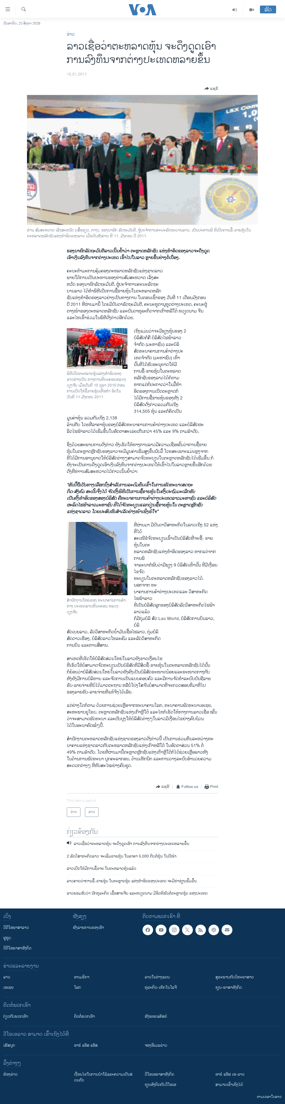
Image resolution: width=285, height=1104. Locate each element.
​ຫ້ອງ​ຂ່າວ (10, 1074)
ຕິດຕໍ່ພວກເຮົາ (84, 1016)
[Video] (251, 10)
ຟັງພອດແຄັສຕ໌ (156, 1016)
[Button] (211, 88)
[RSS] (200, 930)
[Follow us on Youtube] (161, 930)
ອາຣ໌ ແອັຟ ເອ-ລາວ (230, 1074)
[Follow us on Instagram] (174, 930)
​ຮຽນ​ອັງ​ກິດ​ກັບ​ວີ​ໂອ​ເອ (160, 1085)
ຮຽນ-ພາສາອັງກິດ (228, 987)
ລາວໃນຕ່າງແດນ (157, 977)
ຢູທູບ (7, 938)
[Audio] (234, 10)
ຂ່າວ (71, 34)
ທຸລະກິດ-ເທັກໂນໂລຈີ (161, 987)
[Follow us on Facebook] (147, 930)
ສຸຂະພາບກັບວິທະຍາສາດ (234, 977)
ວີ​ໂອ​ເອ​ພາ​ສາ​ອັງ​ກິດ (159, 1074)
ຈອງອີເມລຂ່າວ (156, 1045)
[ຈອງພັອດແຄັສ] (227, 930)
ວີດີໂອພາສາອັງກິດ (17, 948)
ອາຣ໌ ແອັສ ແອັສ (86, 1045)
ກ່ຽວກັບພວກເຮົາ (15, 1016)
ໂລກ (77, 987)
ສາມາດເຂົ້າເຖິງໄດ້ (229, 1085)
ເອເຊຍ (8, 987)
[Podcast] (213, 930)
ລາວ (6, 977)
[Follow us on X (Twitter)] (187, 930)
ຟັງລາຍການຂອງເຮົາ (88, 927)
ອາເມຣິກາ (81, 977)
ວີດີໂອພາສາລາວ (16, 927)
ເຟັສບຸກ (9, 1045)
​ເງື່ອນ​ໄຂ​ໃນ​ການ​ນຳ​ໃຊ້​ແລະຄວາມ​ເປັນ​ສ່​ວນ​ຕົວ (103, 1077)
